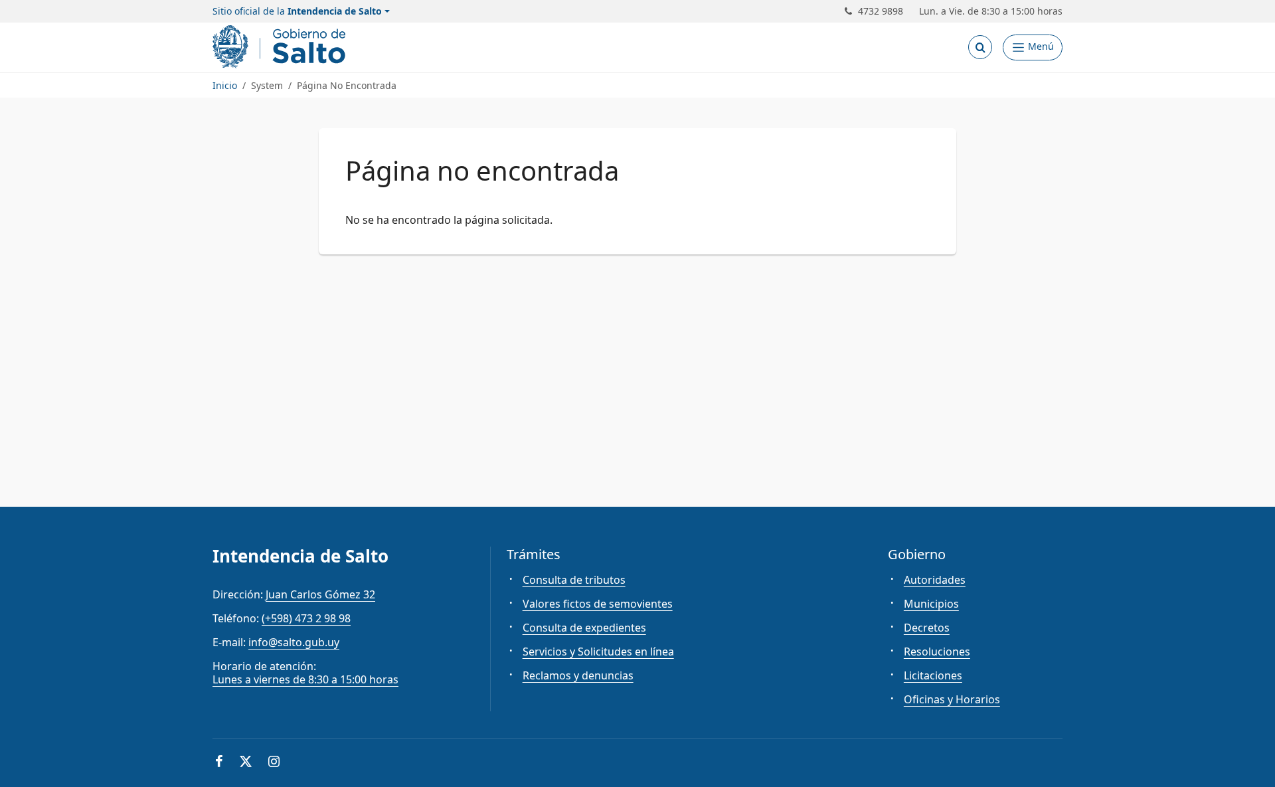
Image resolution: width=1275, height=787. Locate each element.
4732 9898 (880, 11)
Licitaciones (933, 675)
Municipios (931, 603)
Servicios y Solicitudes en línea (598, 651)
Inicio (224, 85)
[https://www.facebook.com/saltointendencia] (219, 762)
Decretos (927, 627)
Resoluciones (937, 651)
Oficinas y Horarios (952, 699)
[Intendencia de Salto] (281, 47)
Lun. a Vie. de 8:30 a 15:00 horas (990, 11)
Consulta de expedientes (584, 627)
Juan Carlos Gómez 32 (320, 594)
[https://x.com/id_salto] (245, 762)
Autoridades (935, 579)
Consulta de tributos (574, 579)
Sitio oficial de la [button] (297, 11)
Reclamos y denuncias (578, 675)
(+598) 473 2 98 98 (306, 618)
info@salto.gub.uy (293, 642)
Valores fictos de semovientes (598, 603)
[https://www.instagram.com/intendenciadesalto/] (274, 762)
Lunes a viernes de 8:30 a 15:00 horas (305, 679)
